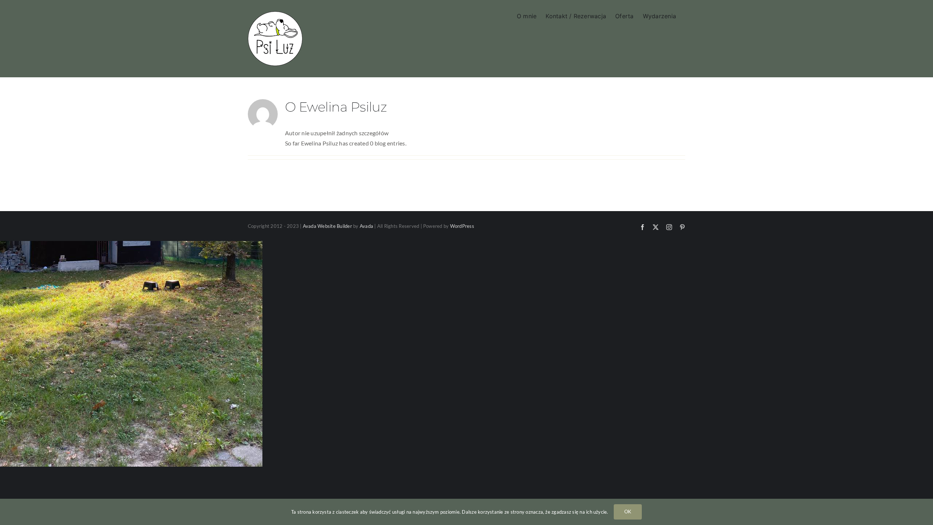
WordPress (462, 226)
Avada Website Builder (327, 226)
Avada (366, 226)
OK (627, 511)
